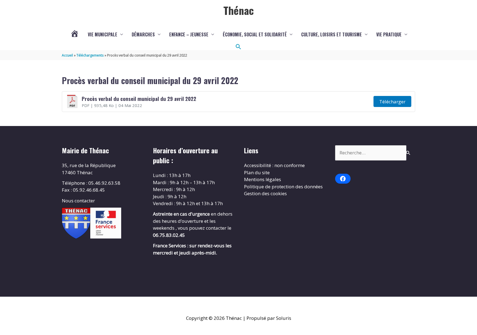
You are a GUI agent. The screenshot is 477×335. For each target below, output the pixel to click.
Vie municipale (102, 34)
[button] (238, 46)
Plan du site (257, 172)
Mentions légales (262, 179)
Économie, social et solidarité (255, 34)
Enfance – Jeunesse (188, 34)
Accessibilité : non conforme (274, 165)
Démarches (143, 34)
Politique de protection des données (283, 186)
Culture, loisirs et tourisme (331, 34)
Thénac (238, 10)
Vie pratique (389, 34)
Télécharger (392, 101)
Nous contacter (78, 200)
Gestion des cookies (265, 193)
